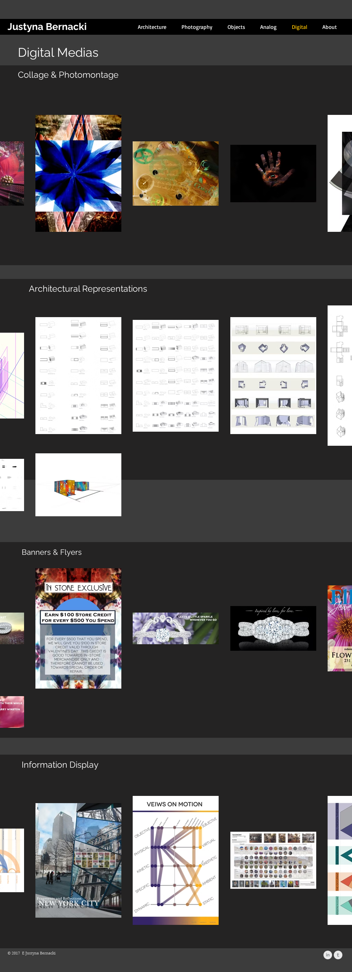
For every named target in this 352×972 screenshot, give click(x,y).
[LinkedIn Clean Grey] (327, 955)
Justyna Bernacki (47, 26)
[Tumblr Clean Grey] (338, 955)
